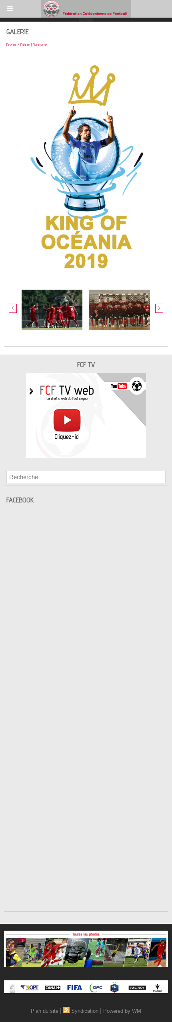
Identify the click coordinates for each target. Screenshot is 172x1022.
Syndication (84, 1011)
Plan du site (44, 1011)
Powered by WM (122, 1011)
